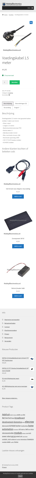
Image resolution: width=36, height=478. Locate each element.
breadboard (20, 418)
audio (18, 415)
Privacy (7, 334)
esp (3, 426)
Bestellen (15, 82)
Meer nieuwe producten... (10, 398)
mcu (32, 429)
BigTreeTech (7, 418)
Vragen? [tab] (16, 107)
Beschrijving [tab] (8, 103)
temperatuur (24, 439)
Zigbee (16, 442)
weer (8, 442)
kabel (22, 429)
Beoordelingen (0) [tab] (21, 103)
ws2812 (12, 442)
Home (5, 15)
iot (20, 429)
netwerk (24, 433)
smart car (19, 436)
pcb (29, 433)
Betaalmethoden (10, 323)
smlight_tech (6, 439)
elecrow (29, 421)
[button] (29, 8)
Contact (7, 327)
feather (18, 426)
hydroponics (16, 429)
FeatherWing (24, 426)
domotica (18, 422)
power (4, 436)
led (27, 429)
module (18, 432)
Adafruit (6, 414)
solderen (13, 439)
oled (27, 433)
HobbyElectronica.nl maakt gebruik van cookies (18, 473)
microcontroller (8, 433)
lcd (24, 429)
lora (29, 429)
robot (9, 436)
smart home (24, 436)
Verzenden (8, 341)
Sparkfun (18, 439)
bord (13, 418)
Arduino (15, 414)
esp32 (7, 426)
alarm (11, 414)
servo (13, 436)
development (7, 422)
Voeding (11, 15)
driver (23, 422)
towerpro (30, 439)
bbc (24, 415)
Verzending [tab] (7, 107)
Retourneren (9, 338)
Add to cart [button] (18, 196)
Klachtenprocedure (11, 330)
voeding (4, 442)
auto (22, 414)
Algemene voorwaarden (12, 320)
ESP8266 (12, 426)
